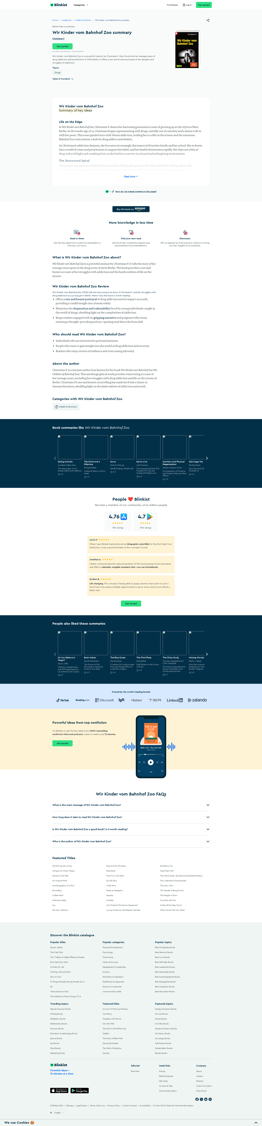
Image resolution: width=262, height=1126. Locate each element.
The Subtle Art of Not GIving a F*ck (65, 996)
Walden (106, 1033)
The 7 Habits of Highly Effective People (67, 957)
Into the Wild (108, 1023)
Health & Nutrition (83, 20)
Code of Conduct (204, 1086)
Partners (199, 1081)
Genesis (106, 1053)
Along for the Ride (60, 876)
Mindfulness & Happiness (113, 981)
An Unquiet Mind (59, 880)
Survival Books (161, 1014)
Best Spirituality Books (165, 972)
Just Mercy (107, 1014)
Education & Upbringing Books (63, 1033)
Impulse (109, 895)
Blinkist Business (166, 1076)
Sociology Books (162, 1038)
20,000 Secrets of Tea (62, 866)
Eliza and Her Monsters (116, 866)
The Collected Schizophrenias (173, 880)
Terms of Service (97, 1105)
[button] (131, 805)
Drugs (57, 72)
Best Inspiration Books (165, 986)
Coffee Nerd (57, 895)
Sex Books (54, 1043)
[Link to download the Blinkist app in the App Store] (59, 1090)
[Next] (207, 458)
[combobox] (59, 1112)
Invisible (109, 900)
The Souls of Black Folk (113, 1038)
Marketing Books (57, 1053)
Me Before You (166, 866)
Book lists (135, 1071)
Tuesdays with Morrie (112, 1019)
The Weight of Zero (168, 895)
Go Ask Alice (111, 880)
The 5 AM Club (56, 952)
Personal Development (113, 947)
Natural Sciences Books (60, 1009)
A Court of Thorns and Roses (115, 1009)
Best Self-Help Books (164, 962)
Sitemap (69, 1105)
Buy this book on (125, 209)
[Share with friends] (208, 20)
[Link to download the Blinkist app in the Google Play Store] (80, 1090)
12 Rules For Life (57, 967)
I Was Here (111, 885)
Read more (129, 176)
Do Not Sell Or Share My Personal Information (173, 1105)
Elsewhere (110, 871)
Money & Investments (112, 986)
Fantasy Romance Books (165, 1009)
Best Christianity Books (165, 947)
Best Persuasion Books (165, 991)
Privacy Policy (114, 1105)
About (199, 1071)
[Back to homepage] (58, 5)
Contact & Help (166, 1086)
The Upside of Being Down (172, 890)
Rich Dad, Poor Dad (59, 962)
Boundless (56, 890)
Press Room (201, 1091)
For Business (172, 5)
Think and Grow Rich (59, 991)
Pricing (162, 1071)
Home (55, 20)
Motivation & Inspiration (113, 977)
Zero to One (55, 977)
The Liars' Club (166, 885)
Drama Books (161, 1019)
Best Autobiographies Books (167, 977)
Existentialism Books (163, 1048)
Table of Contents (61, 78)
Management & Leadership (114, 967)
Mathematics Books (58, 1023)
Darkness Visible (59, 900)
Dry (54, 905)
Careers (199, 1076)
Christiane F (58, 39)
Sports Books (56, 1038)
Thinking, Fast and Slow (60, 972)
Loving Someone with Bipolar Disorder (123, 910)
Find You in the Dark (115, 876)
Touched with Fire (168, 900)
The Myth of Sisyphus (112, 1048)
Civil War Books (162, 1023)
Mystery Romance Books (166, 1028)
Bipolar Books (161, 1053)
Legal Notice (81, 1105)
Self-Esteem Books (163, 1043)
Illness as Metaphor (114, 890)
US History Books (162, 1033)
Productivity (108, 957)
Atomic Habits (56, 947)
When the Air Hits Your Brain (172, 910)
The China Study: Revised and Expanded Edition (181, 876)
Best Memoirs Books (164, 952)
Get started (204, 5)
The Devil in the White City (114, 1028)
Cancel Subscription (168, 1091)
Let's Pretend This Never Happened (121, 905)
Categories (79, 5)
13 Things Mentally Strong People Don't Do (67, 984)
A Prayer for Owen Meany (63, 871)
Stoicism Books (57, 1028)
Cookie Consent (130, 1105)
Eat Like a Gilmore (60, 910)
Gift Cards (163, 1081)
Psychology (108, 952)
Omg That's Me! (167, 871)
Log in (189, 5)
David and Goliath (110, 1043)
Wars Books (55, 1048)
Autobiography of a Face (63, 885)
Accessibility (145, 1105)
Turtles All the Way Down (171, 905)
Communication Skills (112, 991)
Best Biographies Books (165, 981)
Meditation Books (58, 1019)
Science (106, 972)
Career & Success (110, 962)
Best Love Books (162, 957)
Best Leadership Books (165, 967)
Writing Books (56, 1014)
